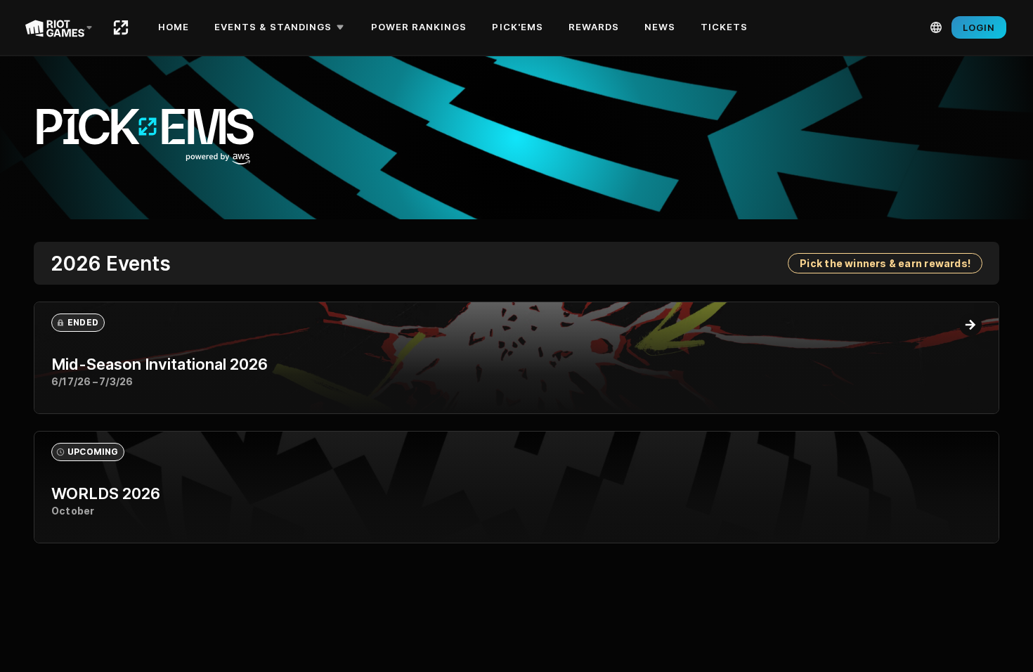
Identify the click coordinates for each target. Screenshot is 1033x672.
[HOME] (121, 27)
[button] (281, 27)
